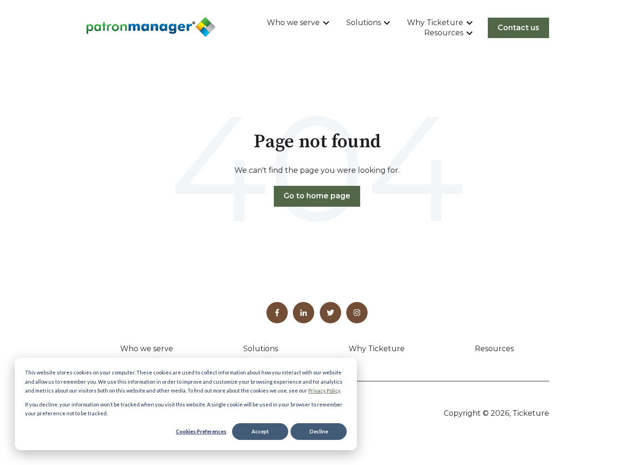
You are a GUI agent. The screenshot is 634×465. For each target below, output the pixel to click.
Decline (319, 431)
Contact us (518, 27)
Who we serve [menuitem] (146, 348)
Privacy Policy (324, 390)
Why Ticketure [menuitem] (377, 348)
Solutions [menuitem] (260, 348)
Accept (260, 431)
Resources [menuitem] (494, 348)
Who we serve (293, 22)
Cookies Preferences (201, 431)
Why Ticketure (435, 22)
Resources (443, 32)
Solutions (363, 22)
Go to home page (317, 195)
